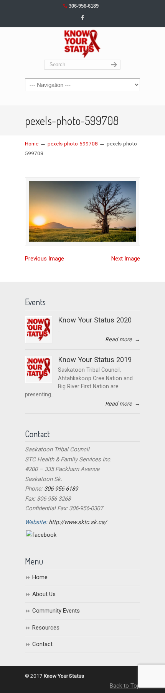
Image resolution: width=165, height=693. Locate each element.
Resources (45, 627)
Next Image (125, 258)
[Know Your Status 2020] (38, 329)
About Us (44, 594)
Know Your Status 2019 (95, 360)
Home (31, 143)
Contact (42, 644)
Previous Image (44, 258)
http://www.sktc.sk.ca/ (78, 522)
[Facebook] (82, 18)
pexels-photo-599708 (73, 143)
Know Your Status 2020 (95, 320)
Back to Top (125, 685)
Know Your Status (82, 44)
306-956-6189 (84, 6)
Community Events (56, 610)
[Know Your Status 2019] (38, 369)
